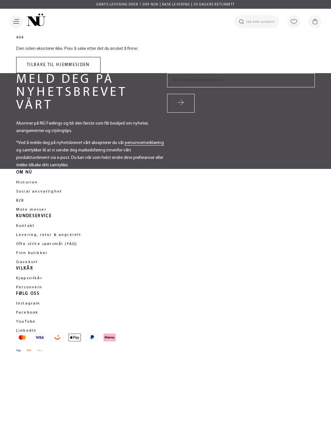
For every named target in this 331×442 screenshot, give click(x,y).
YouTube (26, 322)
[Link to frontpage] (34, 21)
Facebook (27, 313)
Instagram (28, 303)
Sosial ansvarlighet (39, 191)
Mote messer (31, 210)
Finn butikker (32, 253)
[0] (314, 21)
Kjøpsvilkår (29, 278)
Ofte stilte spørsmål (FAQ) (46, 244)
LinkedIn (26, 331)
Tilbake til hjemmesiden (58, 65)
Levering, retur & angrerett (48, 235)
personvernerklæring (144, 142)
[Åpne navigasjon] (16, 22)
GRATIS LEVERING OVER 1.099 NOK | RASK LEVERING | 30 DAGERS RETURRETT (165, 4)
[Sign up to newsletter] (181, 103)
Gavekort (27, 262)
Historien (27, 182)
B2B (20, 201)
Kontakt (25, 226)
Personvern (29, 287)
